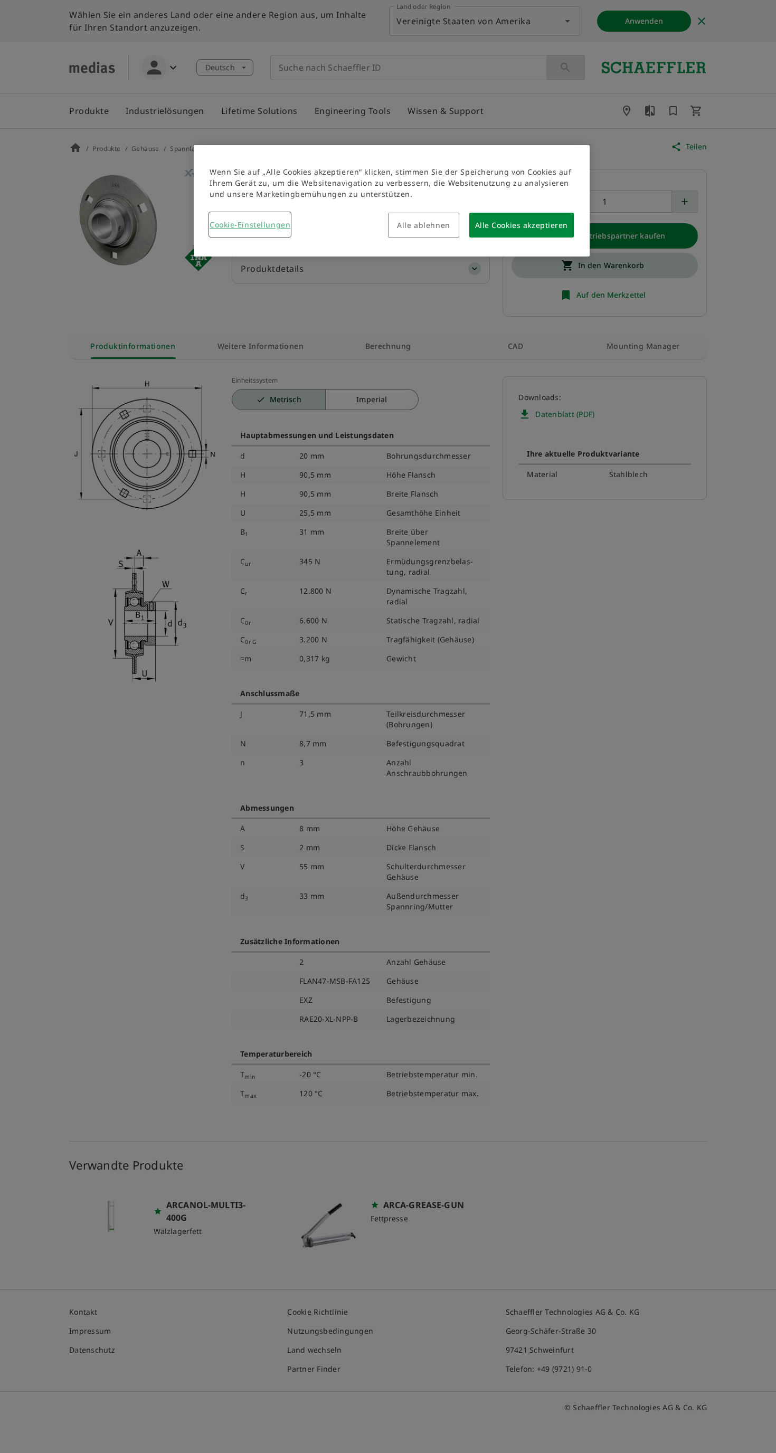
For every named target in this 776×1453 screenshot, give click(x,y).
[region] (392, 201)
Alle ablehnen (423, 225)
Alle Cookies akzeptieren (521, 225)
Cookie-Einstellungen (250, 225)
